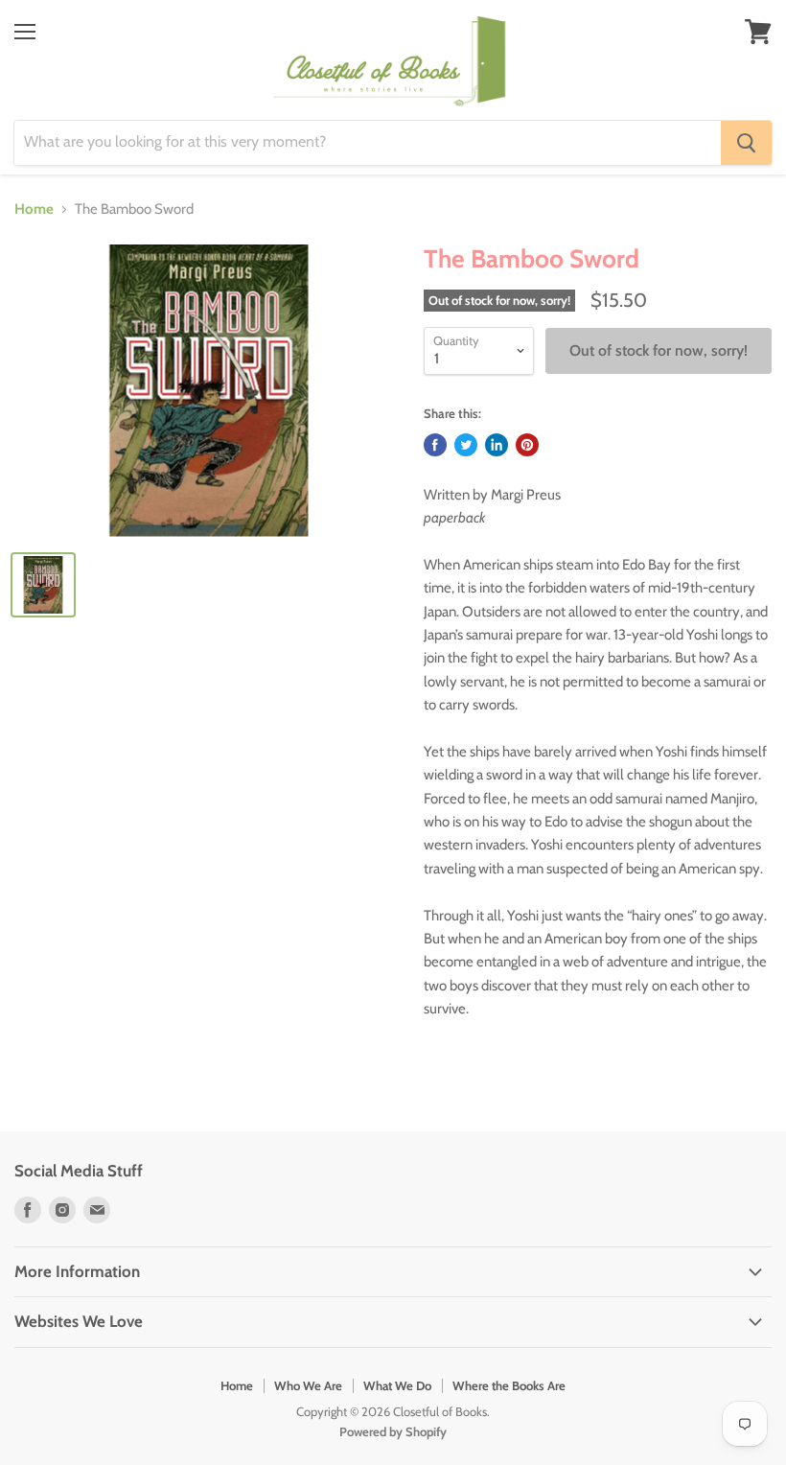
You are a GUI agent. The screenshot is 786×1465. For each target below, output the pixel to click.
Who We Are (308, 1385)
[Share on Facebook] (435, 444)
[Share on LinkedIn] (496, 444)
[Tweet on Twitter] (465, 444)
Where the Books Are (509, 1385)
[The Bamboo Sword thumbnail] (43, 585)
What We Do (397, 1385)
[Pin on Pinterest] (527, 444)
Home (34, 209)
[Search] (746, 143)
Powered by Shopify (393, 1431)
